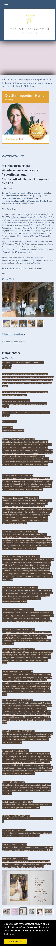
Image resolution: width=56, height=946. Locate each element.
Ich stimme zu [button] (15, 941)
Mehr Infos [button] (9, 934)
